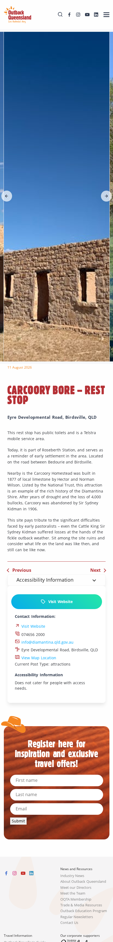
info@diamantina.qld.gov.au (47, 642)
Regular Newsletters (76, 917)
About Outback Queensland (83, 881)
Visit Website (59, 601)
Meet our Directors (76, 887)
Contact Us (69, 922)
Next (95, 570)
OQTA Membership (76, 899)
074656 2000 (32, 634)
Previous (21, 570)
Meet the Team (73, 893)
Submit (18, 821)
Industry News (72, 875)
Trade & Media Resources (81, 905)
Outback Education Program (83, 911)
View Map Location (38, 657)
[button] (6, 196)
